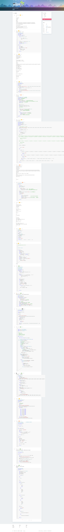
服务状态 (13, 527)
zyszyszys (18, 202)
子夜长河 (48, 32)
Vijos (13, 8)
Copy (40, 82)
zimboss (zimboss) (19, 373)
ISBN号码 (17, 8)
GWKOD (18, 398)
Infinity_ (18, 81)
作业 (24, 0)
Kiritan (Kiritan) (18, 293)
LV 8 (22, 182)
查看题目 (45, 14)
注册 (50, 0)
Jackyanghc (18, 228)
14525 (46, 28)
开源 (19, 526)
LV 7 (21, 119)
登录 (47, 0)
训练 (18, 0)
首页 (13, 0)
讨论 (20, 0)
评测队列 (13, 526)
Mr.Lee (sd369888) (19, 119)
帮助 (26, 526)
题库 (15, 0)
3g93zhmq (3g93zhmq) (19, 182)
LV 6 (21, 373)
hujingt (18, 465)
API (19, 527)
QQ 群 (26, 527)
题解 (44, 19)
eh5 (17, 243)
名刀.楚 (18, 54)
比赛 (22, 0)
